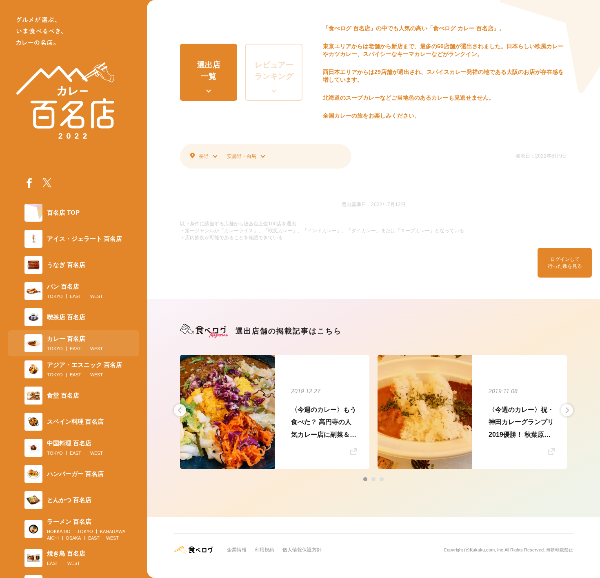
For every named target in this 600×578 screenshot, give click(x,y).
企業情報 (237, 550)
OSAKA (73, 538)
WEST (96, 296)
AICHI (53, 538)
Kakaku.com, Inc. (487, 549)
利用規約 (264, 550)
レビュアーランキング (274, 70)
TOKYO (55, 296)
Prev (180, 410)
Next (567, 410)
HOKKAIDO (59, 531)
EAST (75, 296)
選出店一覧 (208, 70)
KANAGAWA (112, 531)
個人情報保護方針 (302, 550)
